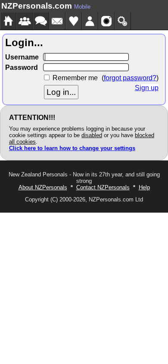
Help (144, 187)
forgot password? (130, 78)
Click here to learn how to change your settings (72, 148)
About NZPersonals (43, 187)
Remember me (75, 78)
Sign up (147, 87)
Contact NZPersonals (103, 187)
